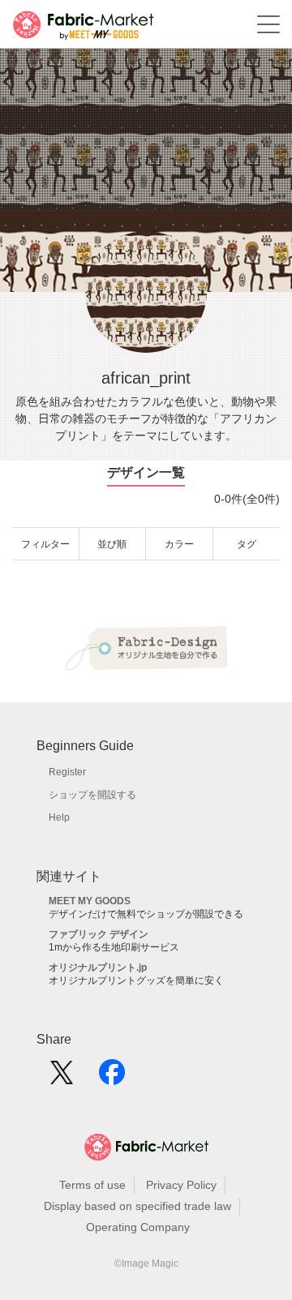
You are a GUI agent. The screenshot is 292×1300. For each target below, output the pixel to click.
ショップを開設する (92, 794)
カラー (179, 544)
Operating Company (138, 1227)
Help (59, 817)
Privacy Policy (181, 1184)
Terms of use (92, 1184)
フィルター (45, 544)
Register (67, 772)
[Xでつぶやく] (62, 1077)
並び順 (112, 544)
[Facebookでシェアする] (112, 1077)
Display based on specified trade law (137, 1205)
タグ (246, 544)
